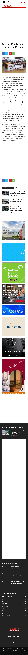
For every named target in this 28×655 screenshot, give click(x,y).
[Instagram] (21, 2)
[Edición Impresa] (5, 568)
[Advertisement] (14, 24)
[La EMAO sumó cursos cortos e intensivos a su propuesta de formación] (5, 201)
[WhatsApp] (13, 53)
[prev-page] (3, 216)
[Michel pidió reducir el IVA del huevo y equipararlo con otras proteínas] (5, 193)
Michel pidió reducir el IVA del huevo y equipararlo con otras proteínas (18, 193)
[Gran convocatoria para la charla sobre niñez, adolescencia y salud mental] (5, 208)
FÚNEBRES (5, 650)
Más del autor (18, 187)
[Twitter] (24, 2)
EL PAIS (10, 650)
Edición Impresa (15, 566)
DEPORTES (16, 648)
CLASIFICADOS (22, 650)
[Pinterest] (10, 53)
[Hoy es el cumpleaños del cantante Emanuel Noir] (5, 583)
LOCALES (4, 648)
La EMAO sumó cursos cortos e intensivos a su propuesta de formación (17, 201)
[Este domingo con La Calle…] (5, 576)
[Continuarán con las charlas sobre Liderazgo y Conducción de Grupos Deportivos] (5, 432)
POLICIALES (9, 648)
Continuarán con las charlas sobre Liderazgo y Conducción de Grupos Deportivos (18, 432)
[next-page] (5, 216)
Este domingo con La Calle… (18, 574)
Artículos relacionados (7, 187)
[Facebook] (17, 2)
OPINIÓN (15, 650)
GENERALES (22, 648)
